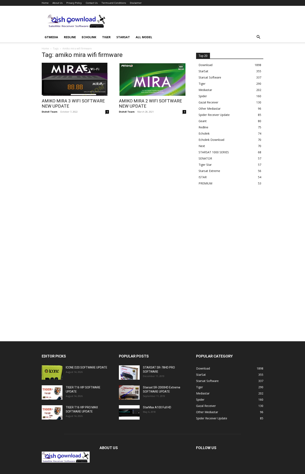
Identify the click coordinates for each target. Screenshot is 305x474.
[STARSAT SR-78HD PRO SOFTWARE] (129, 372)
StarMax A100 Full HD (157, 407)
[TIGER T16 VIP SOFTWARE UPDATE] (52, 392)
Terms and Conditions (113, 2)
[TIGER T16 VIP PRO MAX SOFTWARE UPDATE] (52, 412)
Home (45, 2)
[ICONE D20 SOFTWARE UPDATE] (52, 372)
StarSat (123, 37)
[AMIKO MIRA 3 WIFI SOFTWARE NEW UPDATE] (75, 79)
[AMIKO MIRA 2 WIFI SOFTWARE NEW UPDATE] (152, 79)
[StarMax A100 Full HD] (129, 412)
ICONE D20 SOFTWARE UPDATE (86, 367)
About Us (57, 2)
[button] (258, 37)
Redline (70, 37)
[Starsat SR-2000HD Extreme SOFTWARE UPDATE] (129, 392)
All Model (144, 37)
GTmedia (51, 37)
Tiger (106, 37)
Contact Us (92, 2)
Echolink (89, 37)
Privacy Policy (74, 2)
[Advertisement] (187, 21)
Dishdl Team (49, 111)
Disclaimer (136, 2)
